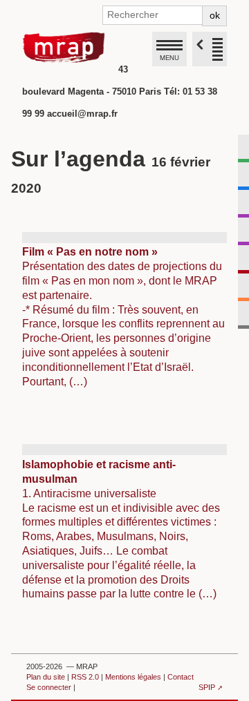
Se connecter (48, 687)
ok (215, 15)
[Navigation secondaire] (209, 49)
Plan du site (45, 677)
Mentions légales (133, 677)
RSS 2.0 (85, 677)
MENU (169, 57)
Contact (180, 677)
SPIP (207, 687)
